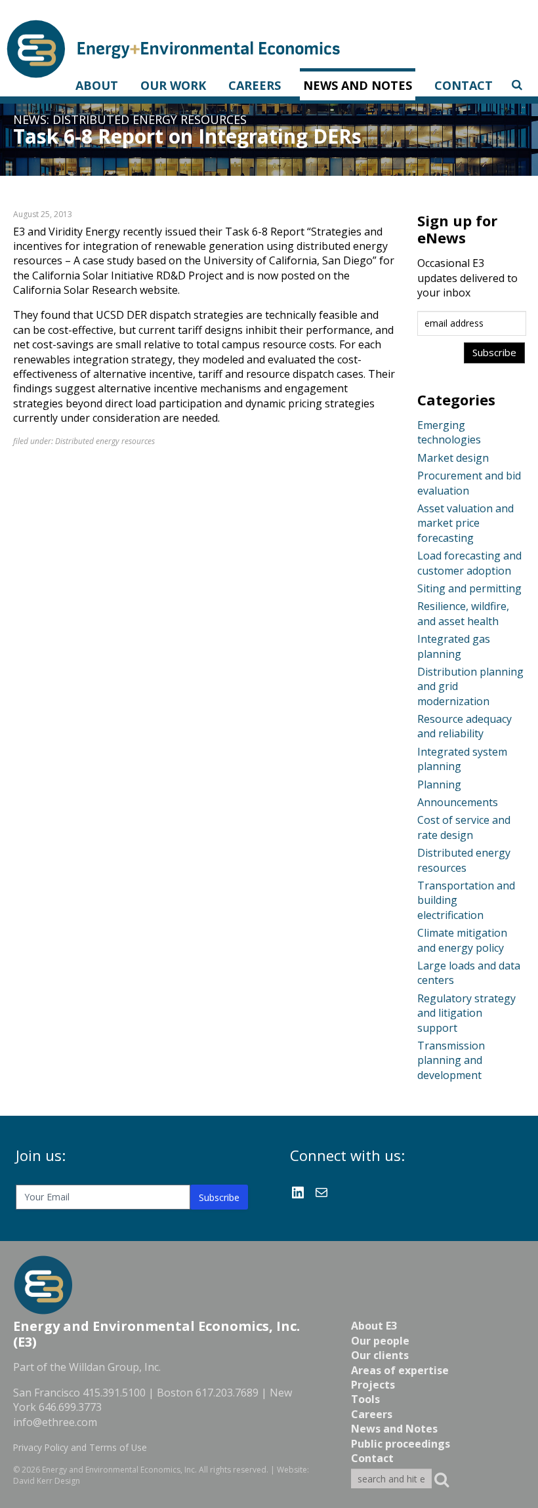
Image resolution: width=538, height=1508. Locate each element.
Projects (373, 1384)
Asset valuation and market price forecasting (465, 523)
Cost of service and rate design (463, 827)
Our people (380, 1341)
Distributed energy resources (149, 119)
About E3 (374, 1325)
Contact (463, 85)
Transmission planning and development (451, 1060)
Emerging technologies (449, 432)
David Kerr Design (46, 1480)
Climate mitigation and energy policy (462, 940)
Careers (254, 85)
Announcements (457, 802)
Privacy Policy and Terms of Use (80, 1447)
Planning (439, 784)
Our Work (173, 85)
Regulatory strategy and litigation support (466, 1013)
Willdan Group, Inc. (115, 1367)
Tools (365, 1399)
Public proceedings (400, 1444)
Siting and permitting (469, 588)
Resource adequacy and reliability (464, 726)
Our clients (380, 1355)
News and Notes (357, 85)
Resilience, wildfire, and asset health (463, 613)
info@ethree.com (55, 1422)
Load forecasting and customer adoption (469, 562)
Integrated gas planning (453, 646)
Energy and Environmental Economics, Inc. (119, 1469)
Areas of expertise (400, 1370)
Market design (453, 458)
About (96, 85)
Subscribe (219, 1197)
